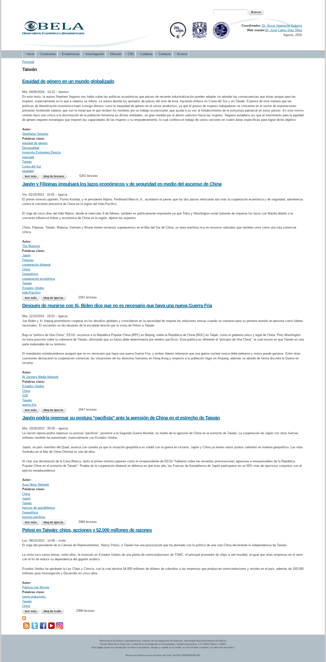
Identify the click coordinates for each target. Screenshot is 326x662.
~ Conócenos (46, 54)
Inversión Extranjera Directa (41, 152)
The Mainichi (31, 246)
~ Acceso (180, 54)
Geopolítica (30, 274)
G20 (25, 395)
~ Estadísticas (69, 54)
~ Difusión (114, 54)
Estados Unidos (33, 288)
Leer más (32, 176)
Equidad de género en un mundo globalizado (68, 81)
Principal (28, 62)
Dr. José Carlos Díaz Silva (283, 30)
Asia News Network (35, 484)
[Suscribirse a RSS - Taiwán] (24, 617)
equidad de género (34, 143)
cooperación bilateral (36, 264)
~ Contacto (163, 54)
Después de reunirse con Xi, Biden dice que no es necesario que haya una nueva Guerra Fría (117, 305)
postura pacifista (33, 517)
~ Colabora (144, 54)
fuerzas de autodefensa (38, 507)
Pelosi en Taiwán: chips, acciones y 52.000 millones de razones (87, 530)
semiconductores (34, 596)
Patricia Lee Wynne (35, 587)
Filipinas (28, 260)
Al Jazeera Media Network (40, 377)
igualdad (28, 171)
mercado (28, 157)
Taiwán (27, 161)
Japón (26, 255)
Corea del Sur (31, 166)
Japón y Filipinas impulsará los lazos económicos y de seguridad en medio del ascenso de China (121, 184)
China (26, 269)
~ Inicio (29, 54)
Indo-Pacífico (31, 292)
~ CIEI (129, 54)
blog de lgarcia (53, 298)
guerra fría (29, 405)
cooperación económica (38, 278)
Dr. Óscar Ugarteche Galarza (281, 25)
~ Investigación (93, 54)
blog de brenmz (53, 176)
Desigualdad (30, 148)
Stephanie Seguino (35, 134)
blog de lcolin (52, 611)
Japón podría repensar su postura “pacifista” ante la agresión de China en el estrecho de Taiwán (121, 417)
